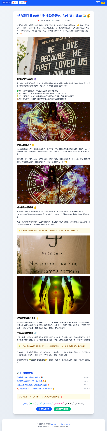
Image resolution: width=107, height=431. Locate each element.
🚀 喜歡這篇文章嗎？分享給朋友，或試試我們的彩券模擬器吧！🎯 (40, 397)
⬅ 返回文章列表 (43, 409)
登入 (98, 3)
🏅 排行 (23, 2)
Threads (70, 403)
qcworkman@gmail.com (60, 424)
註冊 (103, 3)
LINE (33, 403)
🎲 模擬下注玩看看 (62, 409)
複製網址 (80, 403)
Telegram (48, 403)
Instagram (59, 403)
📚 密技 (15, 3)
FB (26, 403)
